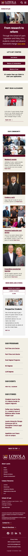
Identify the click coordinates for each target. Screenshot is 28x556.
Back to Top (12, 448)
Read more (8, 168)
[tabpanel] (14, 315)
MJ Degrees (9, 366)
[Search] (21, 2)
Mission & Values (8, 474)
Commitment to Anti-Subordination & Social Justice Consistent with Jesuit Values (14, 518)
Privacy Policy (14, 539)
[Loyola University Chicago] (8, 2)
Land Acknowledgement (14, 544)
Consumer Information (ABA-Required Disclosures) (13, 513)
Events (5, 470)
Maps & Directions (8, 527)
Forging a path (10, 197)
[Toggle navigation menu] (25, 2)
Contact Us (5, 523)
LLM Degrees (9, 372)
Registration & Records (10, 491)
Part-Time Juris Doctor (12, 354)
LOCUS (5, 485)
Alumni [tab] (14, 293)
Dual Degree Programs (12, 360)
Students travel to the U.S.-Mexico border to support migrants (12, 401)
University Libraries (9, 489)
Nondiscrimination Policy (14, 547)
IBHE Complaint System (14, 542)
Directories (6, 487)
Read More (21, 44)
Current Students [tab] (14, 291)
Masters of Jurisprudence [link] (14, 63)
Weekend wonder (11, 159)
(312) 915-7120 (6, 507)
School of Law (5, 9)
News (5, 468)
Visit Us (7, 330)
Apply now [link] (8, 120)
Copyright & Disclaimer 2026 (14, 550)
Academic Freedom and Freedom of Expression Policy (12, 515)
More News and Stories (14, 283)
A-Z (5, 493)
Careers (6, 472)
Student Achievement (9, 476)
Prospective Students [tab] (14, 288)
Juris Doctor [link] (14, 57)
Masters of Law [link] (14, 69)
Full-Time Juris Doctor (12, 348)
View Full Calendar (11, 386)
